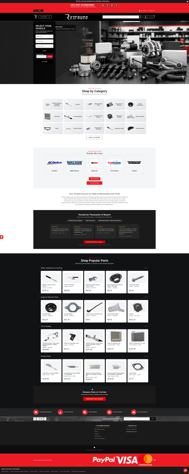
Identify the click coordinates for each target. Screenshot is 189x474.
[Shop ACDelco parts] (54, 164)
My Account (143, 10)
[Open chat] (185, 470)
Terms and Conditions (99, 438)
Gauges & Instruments (44, 471)
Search (44, 50)
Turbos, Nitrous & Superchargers (79, 471)
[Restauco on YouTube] (40, 11)
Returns (96, 431)
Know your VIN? (44, 55)
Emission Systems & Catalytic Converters (19, 471)
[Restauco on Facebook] (34, 11)
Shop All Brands (94, 178)
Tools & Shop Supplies (65, 471)
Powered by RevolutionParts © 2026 (42, 460)
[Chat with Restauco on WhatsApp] (42, 11)
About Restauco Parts (99, 429)
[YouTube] (1, 237)
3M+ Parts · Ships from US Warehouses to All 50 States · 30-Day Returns (92, 1)
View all (146, 267)
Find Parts (50, 56)
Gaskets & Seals (34, 471)
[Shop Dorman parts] (134, 164)
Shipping (96, 433)
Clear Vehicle (44, 61)
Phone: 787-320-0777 (131, 429)
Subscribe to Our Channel (94, 399)
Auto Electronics (5, 471)
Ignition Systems (54, 471)
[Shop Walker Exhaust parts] (74, 164)
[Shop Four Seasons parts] (114, 164)
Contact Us (151, 10)
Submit (153, 418)
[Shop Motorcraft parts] (94, 164)
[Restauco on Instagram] (37, 11)
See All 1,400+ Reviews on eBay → (94, 242)
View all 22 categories (94, 137)
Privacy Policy (97, 436)
